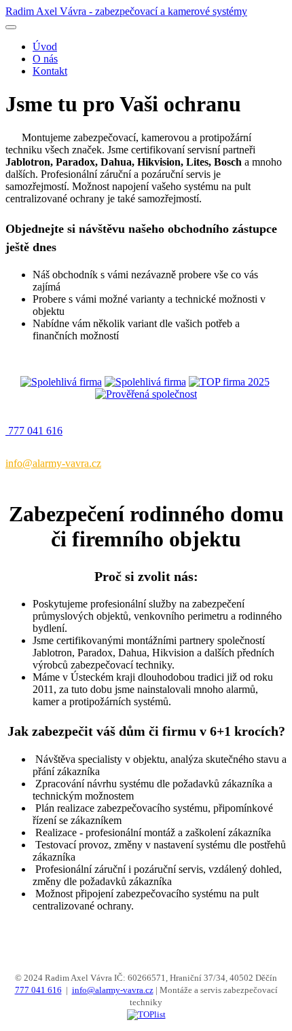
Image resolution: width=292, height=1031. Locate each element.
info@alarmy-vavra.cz (112, 990)
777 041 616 (38, 990)
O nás (45, 58)
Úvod (45, 46)
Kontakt (50, 71)
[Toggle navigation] (10, 27)
